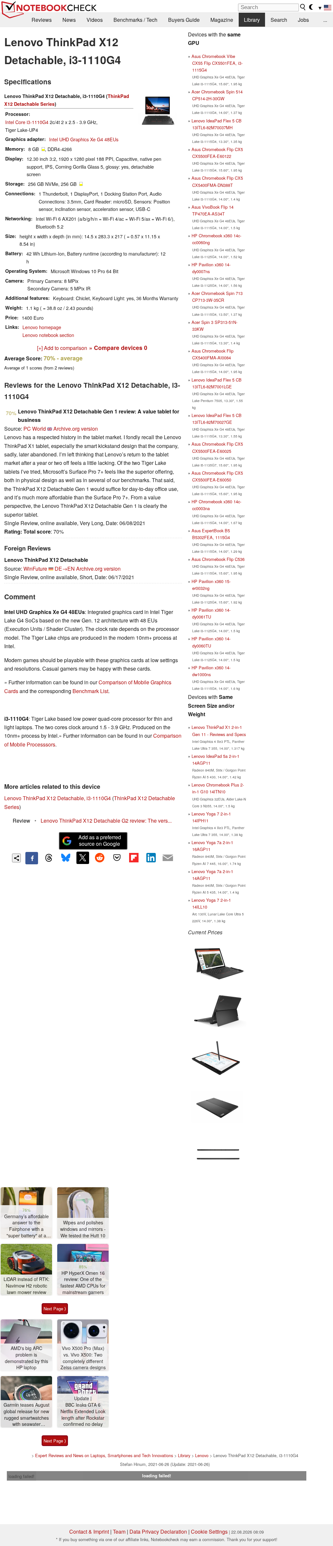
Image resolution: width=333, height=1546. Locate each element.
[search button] (303, 7)
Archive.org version (75, 428)
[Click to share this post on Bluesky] (66, 858)
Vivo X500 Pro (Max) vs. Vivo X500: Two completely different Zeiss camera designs (83, 1358)
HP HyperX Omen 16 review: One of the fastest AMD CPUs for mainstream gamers (82, 1282)
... (325, 19)
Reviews (42, 19)
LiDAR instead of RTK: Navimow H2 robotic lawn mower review (26, 1285)
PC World (34, 428)
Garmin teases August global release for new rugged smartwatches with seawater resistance (26, 1415)
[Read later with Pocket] (117, 858)
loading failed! (21, 1476)
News (69, 19)
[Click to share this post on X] (82, 858)
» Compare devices (118, 347)
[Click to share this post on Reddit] (100, 858)
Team (119, 1531)
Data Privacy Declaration (158, 1531)
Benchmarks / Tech (135, 19)
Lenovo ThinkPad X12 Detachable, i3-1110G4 (57, 798)
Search (279, 19)
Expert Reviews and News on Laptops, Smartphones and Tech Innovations (104, 1455)
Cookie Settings (209, 1531)
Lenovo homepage (41, 327)
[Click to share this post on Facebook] (31, 858)
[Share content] (16, 858)
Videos (95, 19)
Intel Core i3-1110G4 (26, 121)
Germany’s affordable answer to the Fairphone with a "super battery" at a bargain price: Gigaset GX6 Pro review (26, 1226)
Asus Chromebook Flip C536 (218, 559)
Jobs (303, 19)
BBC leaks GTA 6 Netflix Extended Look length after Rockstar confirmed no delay (82, 1414)
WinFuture (35, 568)
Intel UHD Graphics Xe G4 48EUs (83, 139)
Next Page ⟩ (55, 1308)
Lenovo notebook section (48, 334)
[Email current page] (168, 858)
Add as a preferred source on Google (99, 840)
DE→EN (65, 568)
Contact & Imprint (89, 1531)
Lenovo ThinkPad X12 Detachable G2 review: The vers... (106, 820)
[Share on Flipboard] (133, 858)
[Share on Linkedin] (151, 858)
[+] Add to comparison (62, 348)
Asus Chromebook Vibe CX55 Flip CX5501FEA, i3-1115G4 (217, 63)
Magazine (221, 19)
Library (252, 19)
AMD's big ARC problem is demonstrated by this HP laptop (26, 1358)
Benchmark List (90, 691)
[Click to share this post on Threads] (49, 858)
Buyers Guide (184, 19)
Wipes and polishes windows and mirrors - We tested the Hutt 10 (83, 1228)
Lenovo (201, 1455)
